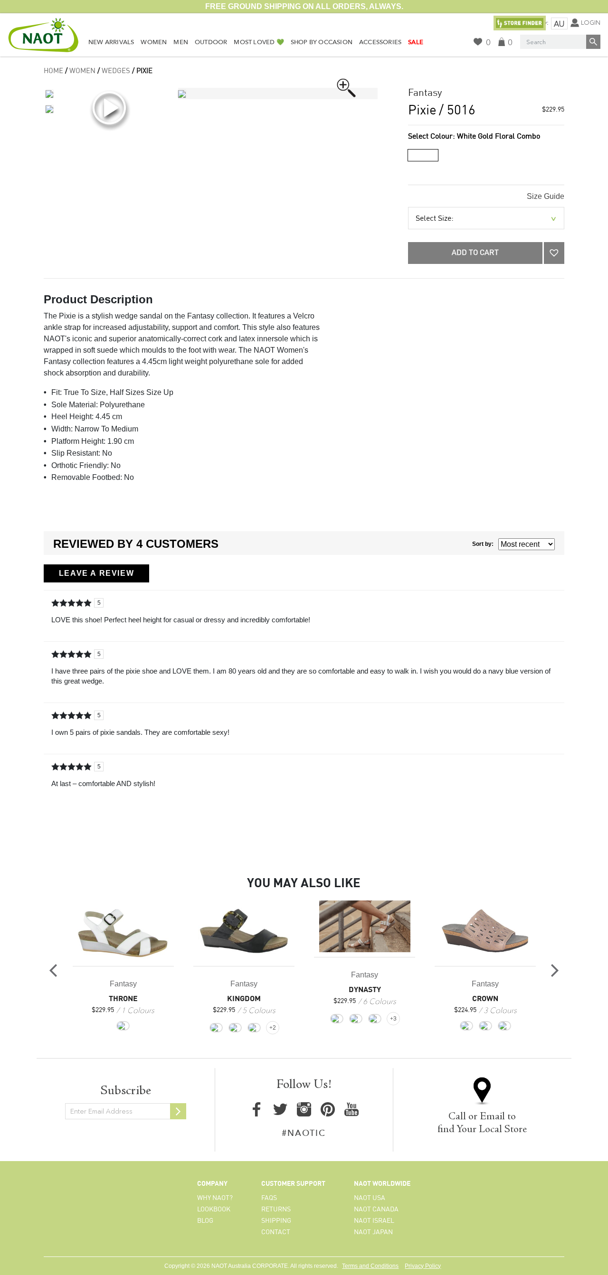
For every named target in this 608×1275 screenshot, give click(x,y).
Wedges (116, 71)
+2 (272, 1027)
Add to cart (475, 253)
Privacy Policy (423, 1266)
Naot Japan (373, 1232)
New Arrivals (111, 42)
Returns (276, 1209)
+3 (393, 1018)
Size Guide (545, 196)
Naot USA (369, 1198)
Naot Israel (374, 1221)
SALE (415, 42)
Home (53, 71)
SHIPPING (276, 1221)
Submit (178, 1111)
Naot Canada (376, 1209)
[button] (554, 253)
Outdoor (211, 42)
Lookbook (213, 1209)
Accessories (380, 42)
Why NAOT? (215, 1198)
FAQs (269, 1198)
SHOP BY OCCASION (321, 42)
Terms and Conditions (370, 1266)
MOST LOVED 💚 (259, 42)
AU (559, 23)
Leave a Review (96, 573)
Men (180, 42)
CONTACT (275, 1232)
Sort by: (483, 544)
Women (154, 42)
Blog (205, 1221)
